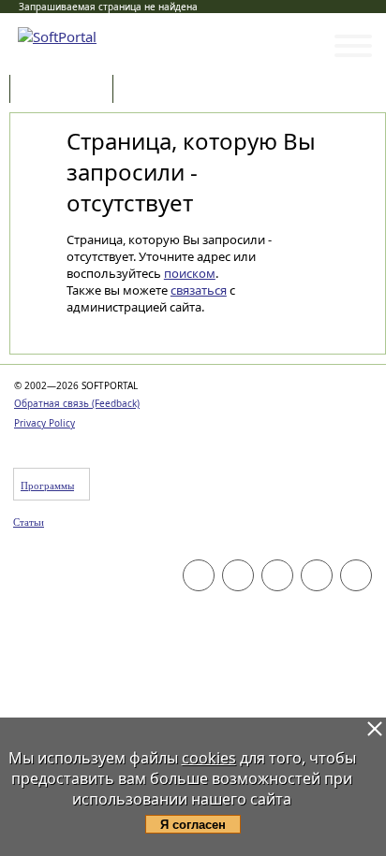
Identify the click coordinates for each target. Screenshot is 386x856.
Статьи (158, 90)
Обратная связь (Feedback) (77, 403)
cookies (209, 757)
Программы (65, 90)
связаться (199, 290)
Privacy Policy (44, 422)
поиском (189, 273)
